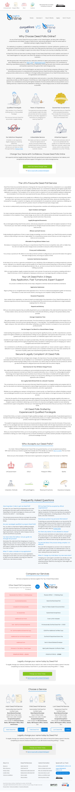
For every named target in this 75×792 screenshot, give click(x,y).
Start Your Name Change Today (37, 166)
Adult (28, 62)
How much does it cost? (44, 772)
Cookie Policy (6, 772)
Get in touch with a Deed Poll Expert (38, 170)
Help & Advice (24, 777)
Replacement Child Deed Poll (27, 772)
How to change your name (44, 768)
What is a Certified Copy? (44, 775)
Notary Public (19, 149)
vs (37, 586)
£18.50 (21, 729)
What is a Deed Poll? (43, 766)
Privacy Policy (57, 528)
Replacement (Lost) (40, 62)
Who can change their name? (45, 770)
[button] (39, 18)
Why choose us (6, 768)
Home (31, 18)
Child (31, 62)
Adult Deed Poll (10, 729)
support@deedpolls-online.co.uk (61, 769)
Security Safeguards (23, 786)
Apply (58, 18)
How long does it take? (43, 777)
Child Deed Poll (34, 729)
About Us (5, 766)
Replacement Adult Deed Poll (27, 770)
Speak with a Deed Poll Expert (63, 773)
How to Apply (24, 775)
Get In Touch (66, 18)
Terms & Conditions (8, 775)
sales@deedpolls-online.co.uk (63, 766)
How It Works (49, 18)
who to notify (58, 450)
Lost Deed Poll (57, 729)
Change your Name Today (37, 674)
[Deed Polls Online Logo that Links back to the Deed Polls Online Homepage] (14, 16)
